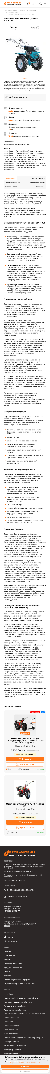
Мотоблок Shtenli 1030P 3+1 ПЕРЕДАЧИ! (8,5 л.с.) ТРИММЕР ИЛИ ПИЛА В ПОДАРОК (25, 741)
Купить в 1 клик (27, 764)
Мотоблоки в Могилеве (34, 153)
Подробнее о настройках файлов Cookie (25, 1063)
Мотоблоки (9, 144)
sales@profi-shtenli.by (17, 896)
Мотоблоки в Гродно (32, 151)
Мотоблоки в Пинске (13, 167)
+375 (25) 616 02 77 (12, 911)
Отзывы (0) (35, 27)
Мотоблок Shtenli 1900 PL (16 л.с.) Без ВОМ (25, 805)
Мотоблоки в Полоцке (20, 159)
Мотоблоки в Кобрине (14, 165)
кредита (38, 620)
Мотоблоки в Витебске (14, 155)
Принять (25, 1066)
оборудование (10, 616)
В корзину (27, 759)
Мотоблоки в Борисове (14, 163)
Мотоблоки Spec (22, 144)
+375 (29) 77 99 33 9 (12, 906)
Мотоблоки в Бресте (13, 151)
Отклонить (25, 1071)
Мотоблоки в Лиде (23, 157)
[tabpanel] (25, 54)
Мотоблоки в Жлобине (35, 165)
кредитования (18, 641)
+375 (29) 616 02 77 (12, 909)
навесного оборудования (32, 323)
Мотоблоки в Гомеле (13, 153)
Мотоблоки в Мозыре (35, 163)
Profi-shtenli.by (30, 612)
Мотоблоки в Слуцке (26, 161)
